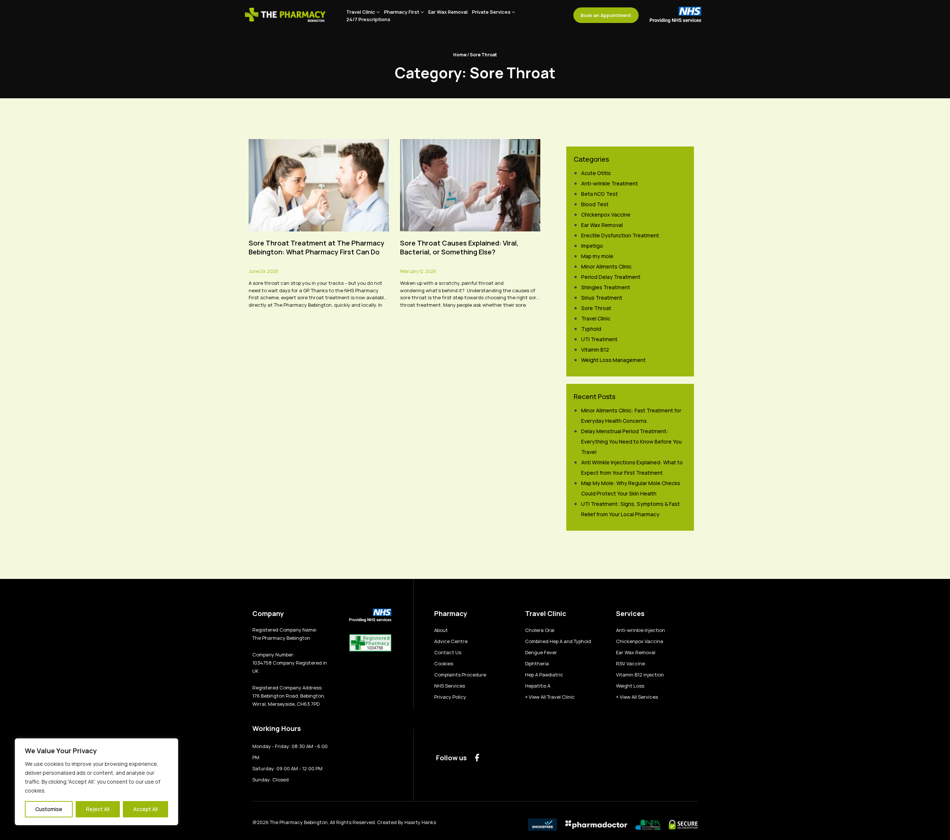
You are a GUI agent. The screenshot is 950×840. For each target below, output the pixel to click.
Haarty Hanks (420, 822)
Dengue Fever (541, 652)
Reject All (97, 809)
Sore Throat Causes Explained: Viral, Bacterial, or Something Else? (459, 247)
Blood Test (595, 204)
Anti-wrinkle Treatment (609, 183)
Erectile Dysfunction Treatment (620, 235)
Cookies (443, 663)
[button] (377, 12)
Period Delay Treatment (611, 276)
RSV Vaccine (630, 663)
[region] (96, 781)
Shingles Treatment (605, 287)
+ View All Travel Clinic (550, 697)
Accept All (145, 809)
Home (459, 55)
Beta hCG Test (599, 193)
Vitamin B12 (595, 349)
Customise (48, 809)
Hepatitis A (537, 685)
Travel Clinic (360, 12)
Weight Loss (630, 685)
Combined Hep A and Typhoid (558, 641)
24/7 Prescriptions (368, 19)
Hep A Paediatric (544, 674)
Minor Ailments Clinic (606, 266)
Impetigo (592, 245)
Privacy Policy (450, 697)
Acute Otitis (596, 173)
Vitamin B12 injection (640, 674)
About (441, 630)
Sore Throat (596, 308)
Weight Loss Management (613, 359)
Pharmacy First (401, 12)
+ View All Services (637, 697)
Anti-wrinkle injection (640, 630)
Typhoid (591, 328)
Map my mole (597, 256)
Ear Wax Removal (448, 12)
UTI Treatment (599, 339)
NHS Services (449, 685)
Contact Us (447, 652)
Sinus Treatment (601, 297)
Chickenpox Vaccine (605, 214)
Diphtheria (537, 663)
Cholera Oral (539, 630)
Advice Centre (451, 641)
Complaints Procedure (460, 674)
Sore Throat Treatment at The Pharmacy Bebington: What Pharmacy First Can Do (316, 247)
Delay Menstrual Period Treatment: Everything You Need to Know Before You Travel (631, 441)
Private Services (491, 12)
